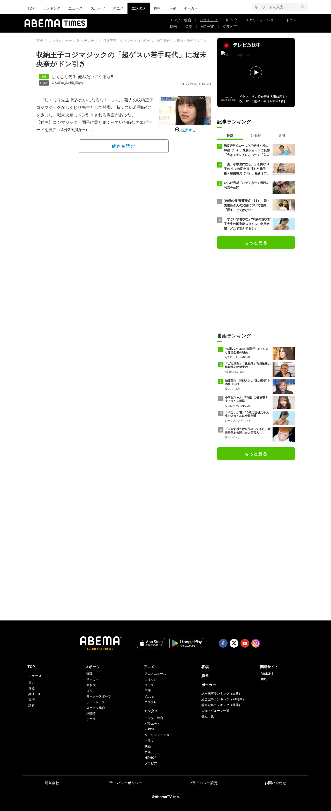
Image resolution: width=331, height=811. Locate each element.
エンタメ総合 (180, 20)
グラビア (230, 26)
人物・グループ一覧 (215, 711)
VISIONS (267, 674)
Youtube (244, 643)
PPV (264, 679)
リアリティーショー (261, 20)
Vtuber (150, 696)
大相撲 (91, 685)
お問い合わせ (275, 782)
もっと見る (256, 242)
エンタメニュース (61, 41)
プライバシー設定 (203, 782)
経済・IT (34, 694)
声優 (148, 691)
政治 (31, 700)
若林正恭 (58, 83)
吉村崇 (69, 83)
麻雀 (172, 8)
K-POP (231, 20)
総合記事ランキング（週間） (221, 705)
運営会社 (52, 782)
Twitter (234, 643)
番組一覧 (207, 716)
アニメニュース (155, 674)
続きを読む (123, 146)
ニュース (75, 8)
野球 (89, 674)
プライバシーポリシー (124, 782)
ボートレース (95, 702)
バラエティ (209, 20)
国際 (31, 688)
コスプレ (151, 702)
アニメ (118, 8)
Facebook (223, 643)
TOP (31, 8)
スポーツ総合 (95, 708)
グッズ (149, 685)
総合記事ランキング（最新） (221, 693)
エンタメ (138, 8)
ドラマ (291, 20)
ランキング (51, 8)
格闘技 (91, 713)
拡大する (188, 130)
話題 (31, 705)
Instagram (255, 643)
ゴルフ (91, 691)
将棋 (157, 8)
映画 (173, 26)
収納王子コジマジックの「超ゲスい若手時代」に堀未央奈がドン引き (155, 41)
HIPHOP (207, 26)
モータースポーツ (98, 696)
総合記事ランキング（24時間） (223, 699)
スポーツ (98, 8)
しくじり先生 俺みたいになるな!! (82, 76)
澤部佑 (79, 83)
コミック (151, 679)
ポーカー (191, 8)
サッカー (92, 679)
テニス (91, 719)
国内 (31, 683)
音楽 (188, 26)
